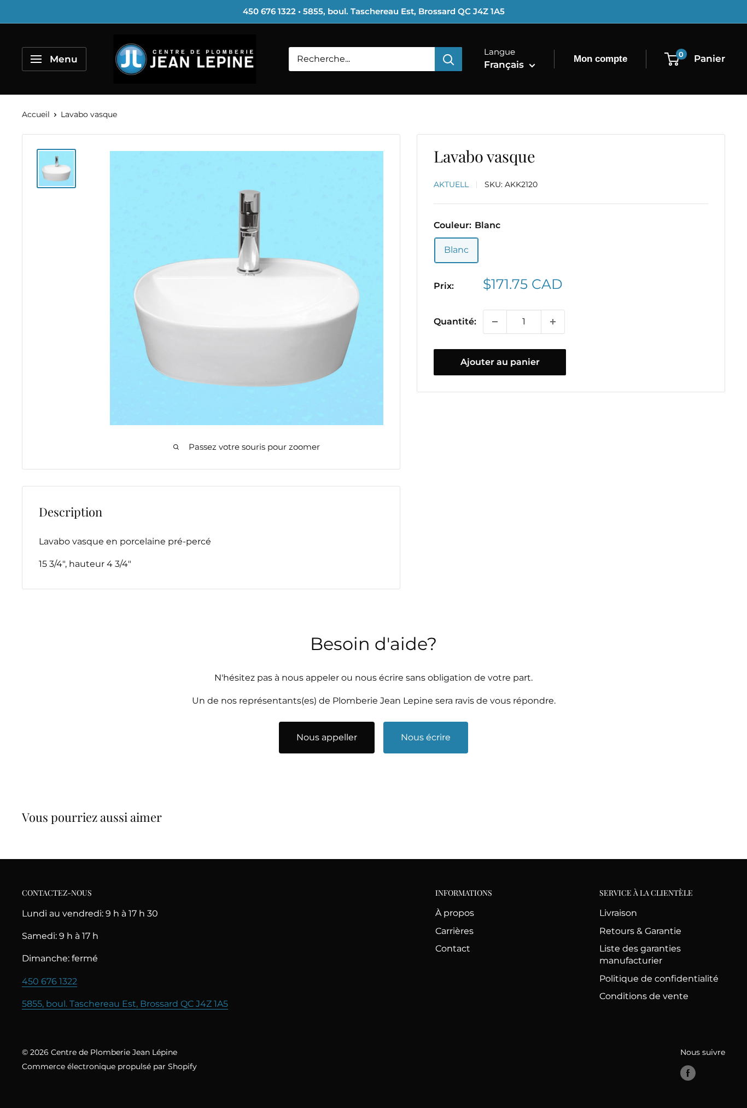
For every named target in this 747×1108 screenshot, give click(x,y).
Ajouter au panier (500, 362)
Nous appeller (326, 737)
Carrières (454, 931)
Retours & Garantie (640, 931)
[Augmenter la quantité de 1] (552, 321)
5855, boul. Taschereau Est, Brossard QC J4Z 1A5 (125, 1004)
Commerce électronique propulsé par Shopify (109, 1066)
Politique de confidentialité (659, 978)
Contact (452, 948)
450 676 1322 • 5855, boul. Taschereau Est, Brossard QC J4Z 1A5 (374, 11)
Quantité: (455, 321)
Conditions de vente (643, 996)
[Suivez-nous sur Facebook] (688, 1073)
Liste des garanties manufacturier (640, 954)
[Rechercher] (448, 59)
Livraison (618, 913)
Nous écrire (426, 737)
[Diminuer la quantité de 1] (494, 321)
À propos (454, 913)
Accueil (36, 114)
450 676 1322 (49, 981)
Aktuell (451, 184)
